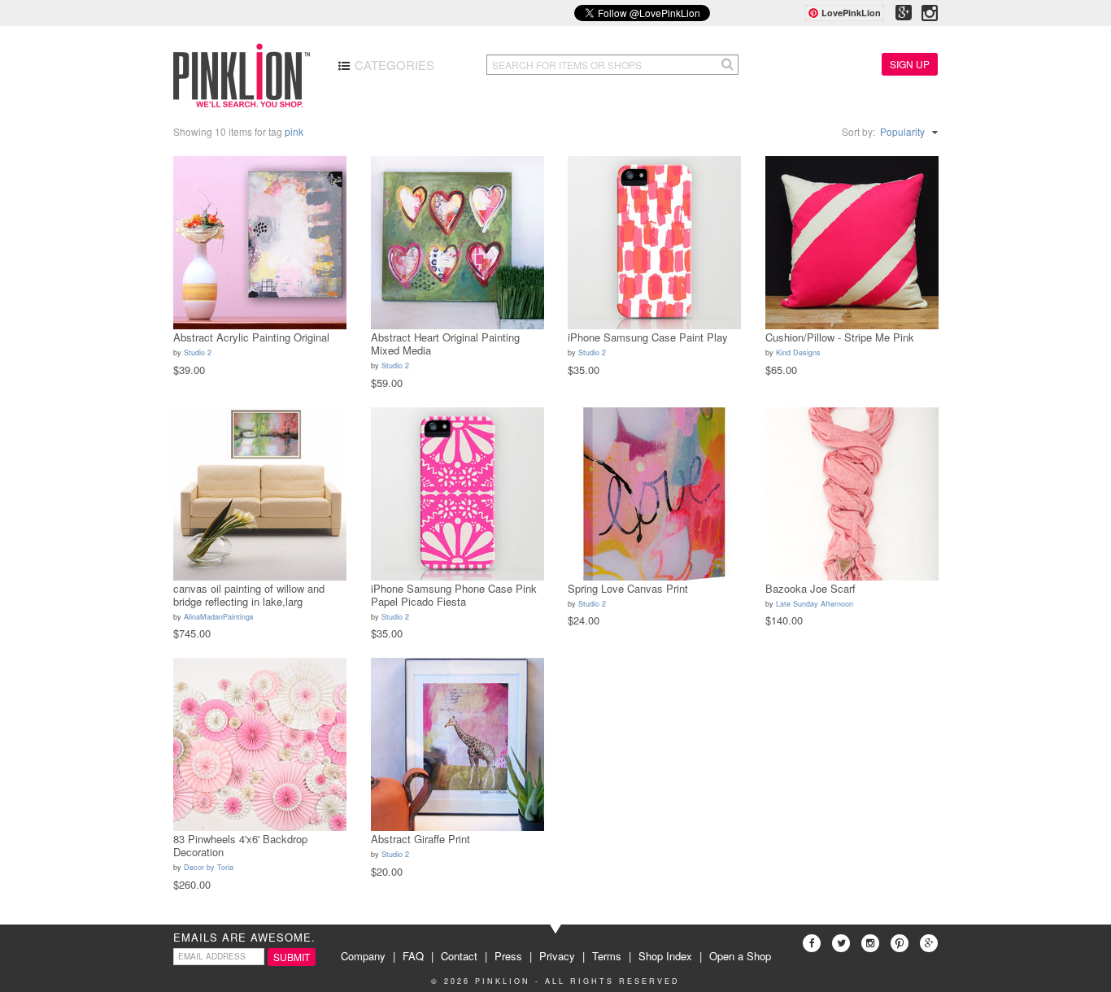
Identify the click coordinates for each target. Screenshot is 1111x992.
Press (508, 956)
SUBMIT (291, 957)
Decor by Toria (208, 867)
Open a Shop (740, 956)
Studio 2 (197, 352)
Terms (606, 956)
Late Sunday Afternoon (814, 603)
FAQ (413, 956)
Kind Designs (798, 352)
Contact (459, 956)
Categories (392, 64)
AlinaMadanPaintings (219, 616)
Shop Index (665, 956)
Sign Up (910, 64)
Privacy (557, 956)
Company (363, 956)
